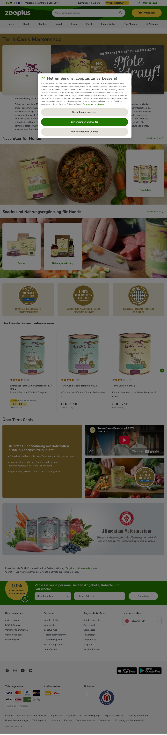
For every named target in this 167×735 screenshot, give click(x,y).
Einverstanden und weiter (84, 121)
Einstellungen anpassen (84, 112)
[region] (84, 105)
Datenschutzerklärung (93, 104)
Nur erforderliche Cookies (84, 131)
